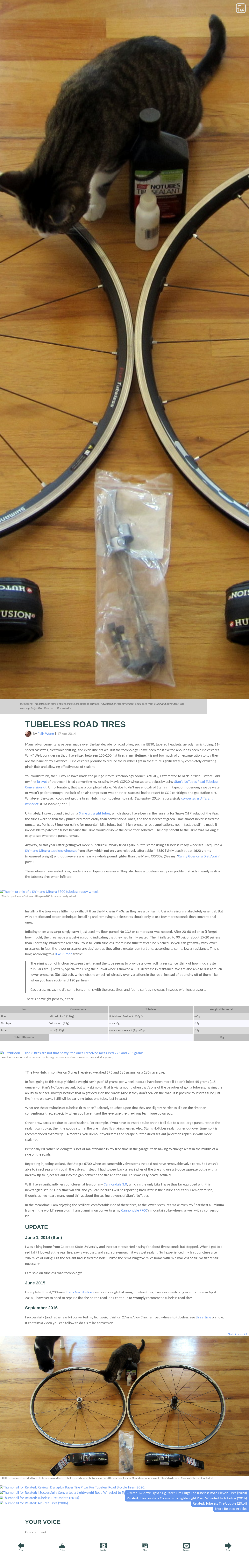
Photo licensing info (238, 1334)
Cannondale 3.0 (115, 1184)
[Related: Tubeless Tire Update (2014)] (39, 1498)
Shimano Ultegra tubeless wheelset (51, 851)
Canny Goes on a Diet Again (198, 856)
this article (203, 1317)
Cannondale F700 (134, 1211)
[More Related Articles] (34, 1503)
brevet (42, 782)
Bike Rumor (63, 954)
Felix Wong (46, 734)
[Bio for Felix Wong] (28, 736)
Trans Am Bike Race (80, 1292)
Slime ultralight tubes (94, 813)
